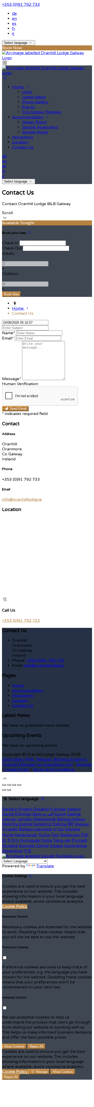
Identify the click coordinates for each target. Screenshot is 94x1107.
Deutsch (10, 809)
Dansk (8, 814)
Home (18, 87)
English (25, 809)
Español (41, 809)
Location (20, 142)
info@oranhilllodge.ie (22, 499)
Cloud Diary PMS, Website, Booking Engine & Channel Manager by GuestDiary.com (44, 762)
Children (10, 273)
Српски (42, 845)
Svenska (26, 845)
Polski (46, 840)
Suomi (60, 814)
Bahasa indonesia (35, 829)
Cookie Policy (17, 769)
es (14, 23)
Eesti (36, 814)
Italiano (74, 809)
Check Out (12, 248)
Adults (8, 253)
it (13, 33)
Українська (69, 834)
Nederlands (26, 834)
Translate (45, 866)
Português (30, 840)
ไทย (55, 834)
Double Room (35, 132)
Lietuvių (9, 819)
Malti (7, 824)
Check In (10, 242)
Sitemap (84, 764)
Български (22, 824)
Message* (11, 378)
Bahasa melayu (71, 819)
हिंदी (70, 824)
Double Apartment (40, 127)
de (14, 13)
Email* (8, 338)
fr (13, 28)
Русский (79, 840)
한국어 (13, 840)
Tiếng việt (62, 840)
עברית (58, 829)
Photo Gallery (35, 102)
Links (27, 92)
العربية (47, 814)
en (14, 18)
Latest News (34, 97)
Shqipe (56, 845)
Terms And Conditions (54, 769)
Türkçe (44, 834)
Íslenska (72, 829)
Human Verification (20, 383)
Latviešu (25, 819)
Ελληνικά (23, 814)
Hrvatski (10, 829)
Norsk (8, 834)
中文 (28, 850)
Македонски (45, 819)
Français (58, 809)
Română (10, 845)
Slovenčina (12, 850)
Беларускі (42, 824)
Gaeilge (74, 814)
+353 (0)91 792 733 (21, 4)
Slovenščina (75, 845)
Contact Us (22, 147)
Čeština (59, 824)
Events (28, 107)
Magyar (81, 824)
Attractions (22, 137)
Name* (8, 332)
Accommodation (28, 117)
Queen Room (34, 122)
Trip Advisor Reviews (41, 112)
